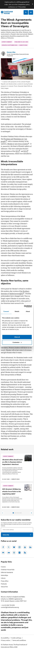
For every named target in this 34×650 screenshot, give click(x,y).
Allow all (17, 337)
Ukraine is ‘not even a (17, 144)
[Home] (7, 12)
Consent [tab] (6, 311)
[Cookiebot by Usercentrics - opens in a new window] (24, 306)
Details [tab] (17, 311)
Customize (16, 342)
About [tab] (28, 311)
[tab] (13, 512)
